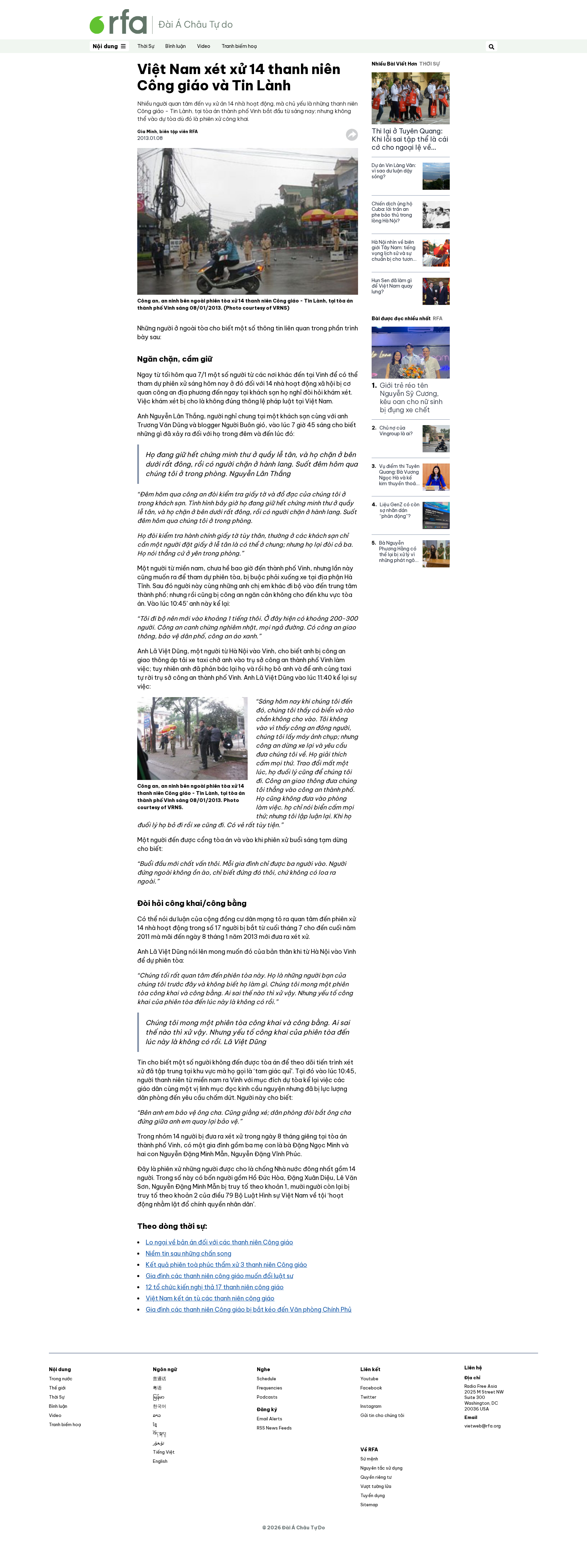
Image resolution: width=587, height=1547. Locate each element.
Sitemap (369, 1504)
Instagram (370, 1406)
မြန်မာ (158, 1397)
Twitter (368, 1397)
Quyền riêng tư (375, 1477)
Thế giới (57, 1387)
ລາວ (157, 1415)
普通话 (159, 1378)
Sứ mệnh (369, 1458)
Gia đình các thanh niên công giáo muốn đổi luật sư (219, 1276)
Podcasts (267, 1397)
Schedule (266, 1378)
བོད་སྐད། (159, 1433)
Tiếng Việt (164, 1452)
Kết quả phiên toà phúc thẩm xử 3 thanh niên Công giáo (226, 1265)
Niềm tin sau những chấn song (188, 1253)
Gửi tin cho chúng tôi (382, 1415)
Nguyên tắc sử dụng (381, 1468)
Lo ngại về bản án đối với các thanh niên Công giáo (219, 1242)
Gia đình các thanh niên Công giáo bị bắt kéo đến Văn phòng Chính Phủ (249, 1309)
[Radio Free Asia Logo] (161, 21)
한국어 (159, 1406)
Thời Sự (145, 46)
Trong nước (60, 1378)
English (160, 1461)
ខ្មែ (155, 1424)
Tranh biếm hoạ (239, 46)
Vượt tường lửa (375, 1486)
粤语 (157, 1387)
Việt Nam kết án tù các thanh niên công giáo (210, 1298)
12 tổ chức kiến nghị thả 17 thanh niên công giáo (215, 1287)
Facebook (371, 1387)
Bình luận (175, 46)
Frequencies (269, 1387)
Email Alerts (269, 1418)
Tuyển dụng (372, 1495)
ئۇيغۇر (158, 1442)
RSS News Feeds (274, 1428)
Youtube (369, 1378)
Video (203, 46)
